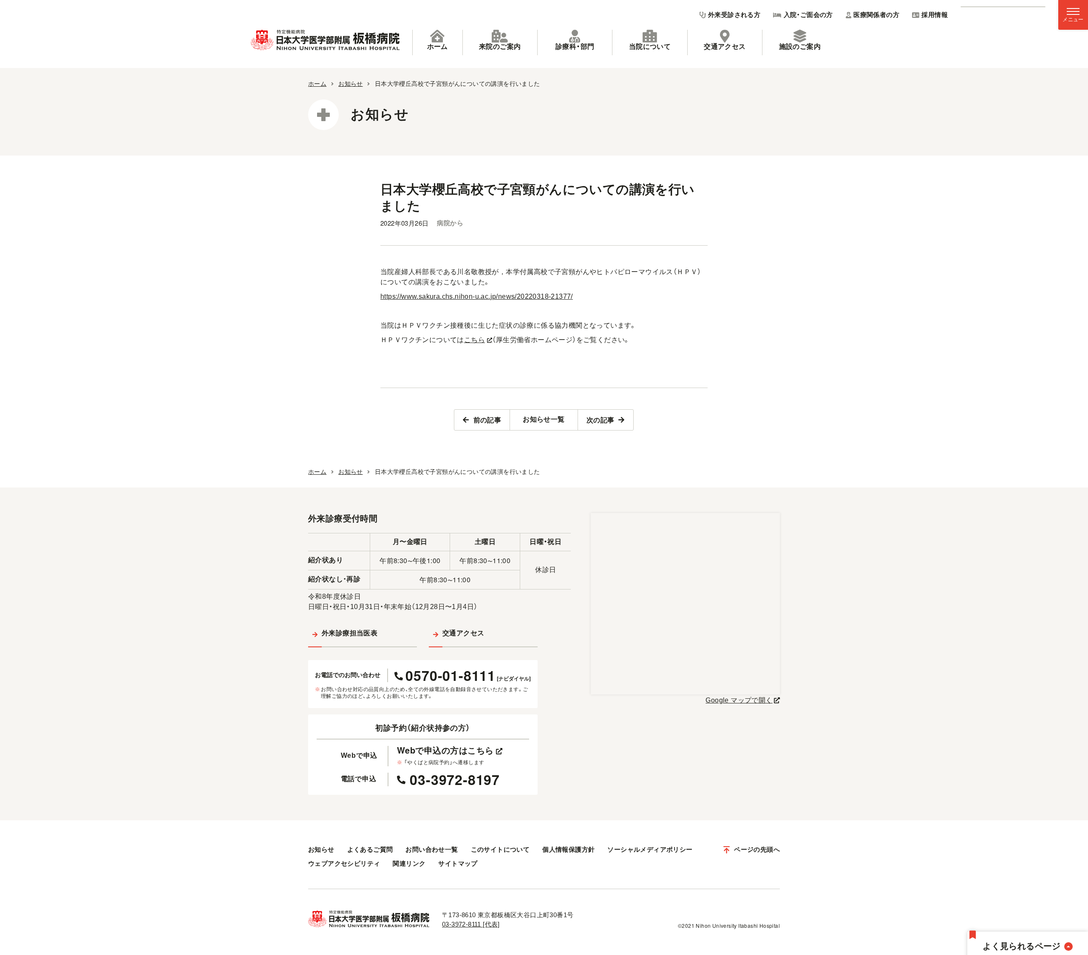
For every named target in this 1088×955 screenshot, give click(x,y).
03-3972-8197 (455, 779)
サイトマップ (457, 863)
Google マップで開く (739, 700)
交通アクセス (724, 46)
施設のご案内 (800, 46)
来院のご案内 (500, 46)
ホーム (437, 46)
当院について (650, 46)
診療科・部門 (574, 46)
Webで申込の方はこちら (445, 750)
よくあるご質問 (370, 849)
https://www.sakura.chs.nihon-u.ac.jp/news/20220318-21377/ (476, 296)
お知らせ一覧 (543, 419)
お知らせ (321, 849)
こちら (474, 339)
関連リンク (409, 863)
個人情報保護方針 (568, 849)
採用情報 (934, 14)
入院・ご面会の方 (808, 14)
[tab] (437, 42)
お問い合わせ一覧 (431, 849)
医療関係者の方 (876, 14)
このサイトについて (500, 849)
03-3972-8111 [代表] (471, 924)
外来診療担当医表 (349, 633)
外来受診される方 (734, 14)
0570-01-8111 (468, 675)
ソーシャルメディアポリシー (649, 849)
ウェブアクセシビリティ (344, 863)
